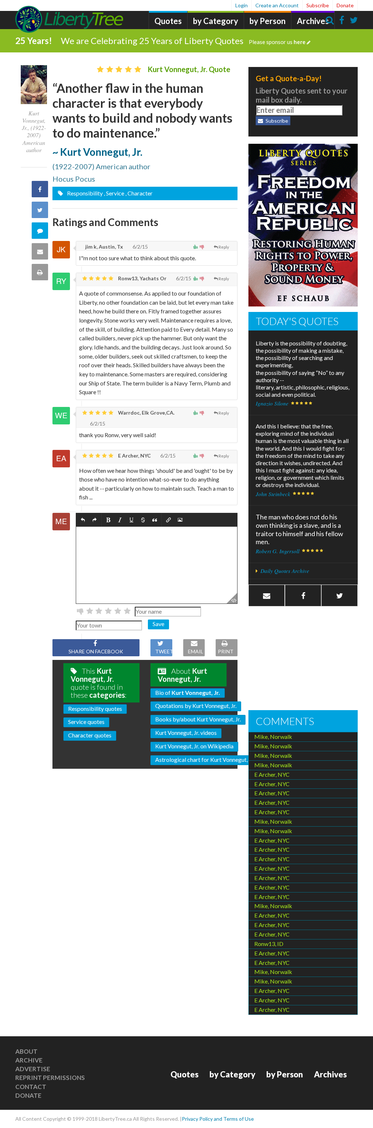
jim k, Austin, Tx (103, 247)
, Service (114, 193)
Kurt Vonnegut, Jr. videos (186, 732)
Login (241, 5)
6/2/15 (139, 247)
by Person (268, 21)
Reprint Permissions (50, 1077)
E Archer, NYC (134, 455)
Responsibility (84, 193)
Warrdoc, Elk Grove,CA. (145, 412)
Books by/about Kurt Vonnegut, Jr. (198, 719)
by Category (215, 21)
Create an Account (277, 5)
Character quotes (89, 735)
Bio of (187, 692)
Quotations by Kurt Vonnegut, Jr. (195, 705)
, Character (139, 193)
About (26, 1051)
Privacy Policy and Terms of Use (218, 1119)
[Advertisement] (303, 659)
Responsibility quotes (95, 708)
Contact (30, 1087)
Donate (345, 5)
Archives (313, 21)
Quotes (168, 21)
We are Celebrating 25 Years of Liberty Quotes (183, 40)
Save (158, 623)
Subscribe (317, 5)
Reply (224, 247)
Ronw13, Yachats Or (141, 278)
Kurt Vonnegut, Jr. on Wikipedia (194, 746)
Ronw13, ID (268, 943)
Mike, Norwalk (273, 736)
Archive (29, 1060)
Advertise (32, 1069)
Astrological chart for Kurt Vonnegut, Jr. (204, 759)
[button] (83, 520)
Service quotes (86, 721)
